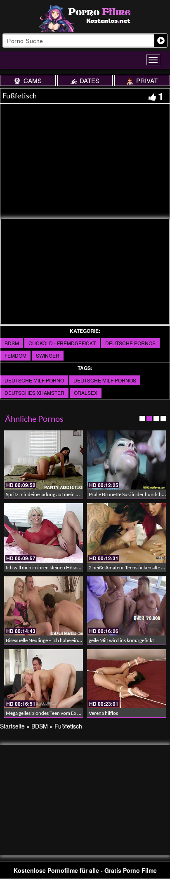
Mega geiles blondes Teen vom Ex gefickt (49, 713)
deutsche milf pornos (104, 380)
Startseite (12, 726)
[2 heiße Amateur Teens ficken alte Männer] (126, 532)
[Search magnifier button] (161, 40)
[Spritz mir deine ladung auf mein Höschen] (43, 460)
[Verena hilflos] (126, 678)
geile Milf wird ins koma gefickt (121, 640)
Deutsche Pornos (130, 342)
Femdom (15, 355)
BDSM (12, 342)
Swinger (47, 355)
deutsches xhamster (34, 392)
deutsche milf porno (34, 380)
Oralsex (85, 392)
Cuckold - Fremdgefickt (62, 342)
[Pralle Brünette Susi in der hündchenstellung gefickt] (126, 460)
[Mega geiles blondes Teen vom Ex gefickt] (43, 678)
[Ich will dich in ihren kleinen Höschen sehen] (43, 532)
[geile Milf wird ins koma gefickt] (126, 605)
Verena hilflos (103, 713)
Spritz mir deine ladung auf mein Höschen (50, 494)
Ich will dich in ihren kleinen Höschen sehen (52, 567)
